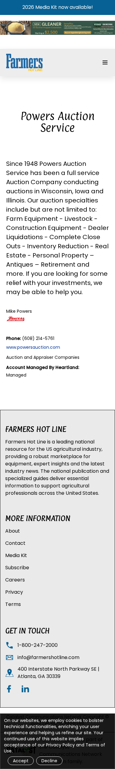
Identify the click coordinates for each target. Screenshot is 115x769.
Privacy (14, 592)
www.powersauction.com (33, 347)
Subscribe (17, 567)
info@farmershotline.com (48, 657)
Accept (21, 761)
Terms (13, 604)
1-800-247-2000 (37, 645)
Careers (15, 579)
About (12, 530)
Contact (15, 543)
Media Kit (16, 555)
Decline (49, 761)
